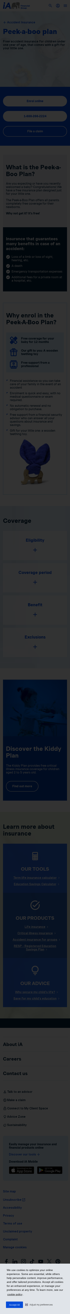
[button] (38, 1305)
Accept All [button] (14, 1304)
